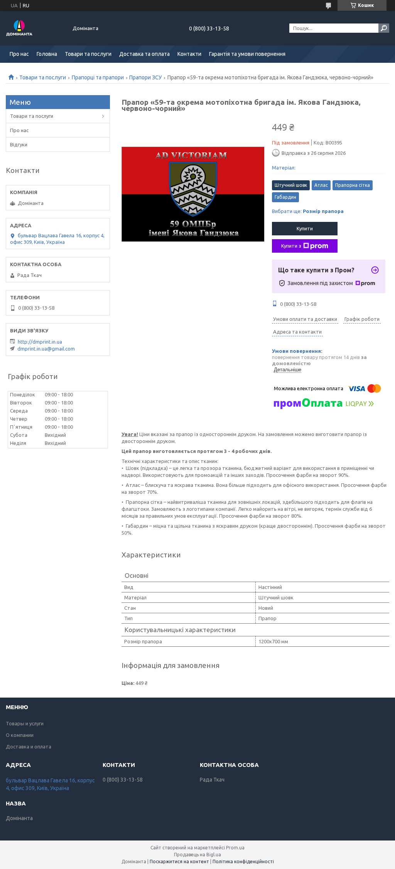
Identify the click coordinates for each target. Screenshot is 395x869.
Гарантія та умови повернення (247, 54)
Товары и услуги (25, 723)
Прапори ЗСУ (145, 77)
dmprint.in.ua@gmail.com (46, 348)
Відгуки (18, 144)
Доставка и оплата (28, 746)
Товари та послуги (88, 54)
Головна (47, 54)
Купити (305, 228)
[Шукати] (383, 28)
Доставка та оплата (144, 54)
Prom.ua (235, 847)
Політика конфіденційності (243, 861)
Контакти (189, 54)
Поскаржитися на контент (179, 861)
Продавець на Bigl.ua (197, 854)
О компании (20, 735)
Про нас (19, 54)
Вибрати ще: (308, 211)
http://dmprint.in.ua (40, 341)
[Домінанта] (35, 28)
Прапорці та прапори (98, 77)
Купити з (291, 245)
